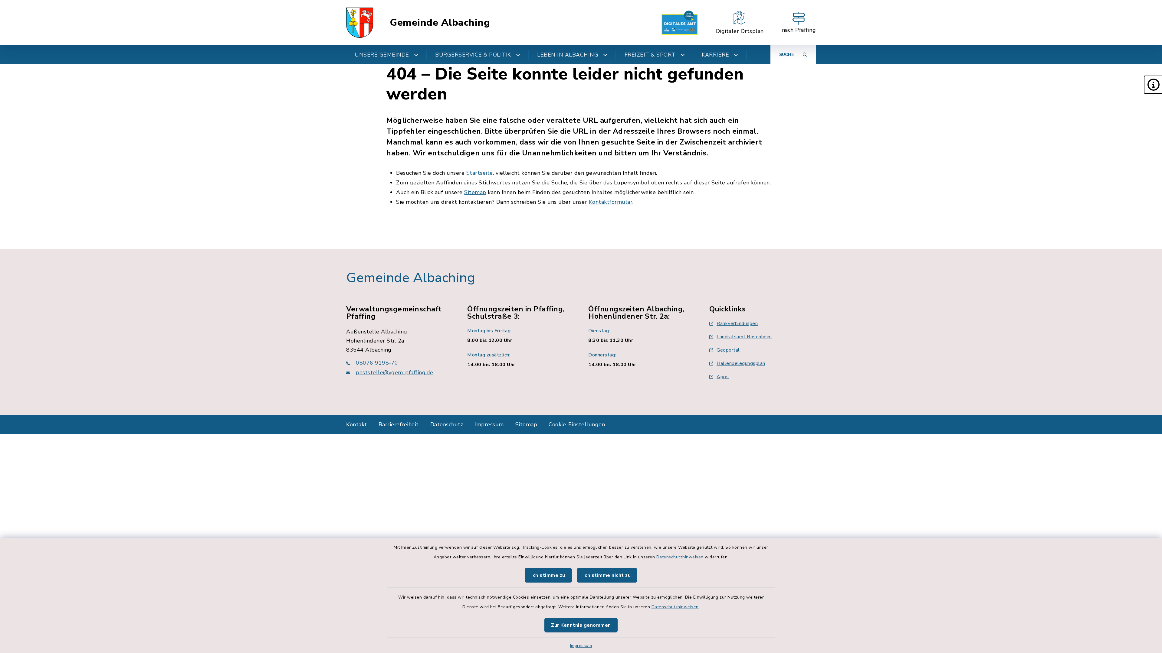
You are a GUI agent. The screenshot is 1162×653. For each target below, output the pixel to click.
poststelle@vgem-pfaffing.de (394, 372)
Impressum (581, 645)
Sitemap (475, 192)
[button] (1153, 85)
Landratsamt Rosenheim (744, 336)
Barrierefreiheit (399, 424)
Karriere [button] (715, 54)
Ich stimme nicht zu (607, 575)
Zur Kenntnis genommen (581, 625)
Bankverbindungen (737, 323)
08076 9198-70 (377, 362)
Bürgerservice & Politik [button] (473, 54)
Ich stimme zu (548, 575)
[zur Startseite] (359, 22)
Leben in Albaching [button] (567, 54)
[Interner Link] (679, 23)
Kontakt (356, 424)
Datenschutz (446, 424)
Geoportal (728, 350)
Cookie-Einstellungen (577, 424)
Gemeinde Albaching (440, 22)
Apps (723, 376)
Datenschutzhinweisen (680, 557)
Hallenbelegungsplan (741, 363)
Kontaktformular (611, 202)
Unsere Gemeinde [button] (382, 54)
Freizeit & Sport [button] (650, 54)
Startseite (479, 173)
